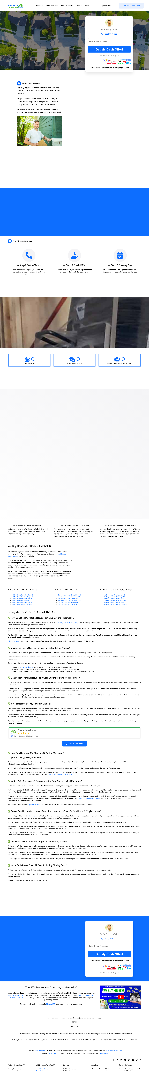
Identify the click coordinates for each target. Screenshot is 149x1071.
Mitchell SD (50, 1004)
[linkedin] (129, 1060)
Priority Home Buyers (16, 995)
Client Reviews (31, 736)
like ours (32, 816)
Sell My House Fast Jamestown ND (115, 600)
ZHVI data (52, 1053)
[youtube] (125, 1060)
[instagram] (121, 1060)
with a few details (26, 667)
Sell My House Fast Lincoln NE (68, 604)
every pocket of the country (89, 798)
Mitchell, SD (104, 1053)
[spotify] (137, 1060)
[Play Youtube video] (120, 997)
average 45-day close (114, 1050)
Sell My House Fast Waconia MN (114, 602)
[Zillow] (133, 1060)
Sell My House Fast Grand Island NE (69, 595)
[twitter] (117, 1060)
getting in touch (35, 804)
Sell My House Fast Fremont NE (22, 604)
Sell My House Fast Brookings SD (22, 597)
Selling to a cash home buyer (68, 622)
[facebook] (114, 1060)
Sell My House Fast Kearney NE (114, 595)
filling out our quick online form (60, 774)
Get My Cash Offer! (109, 49)
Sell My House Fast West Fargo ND (115, 604)
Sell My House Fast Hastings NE (114, 597)
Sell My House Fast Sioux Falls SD (22, 595)
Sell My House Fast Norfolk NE (21, 600)
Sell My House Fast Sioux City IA (22, 599)
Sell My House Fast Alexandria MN (69, 597)
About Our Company (43, 1069)
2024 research (40, 1050)
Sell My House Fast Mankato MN (68, 602)
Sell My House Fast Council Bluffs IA (69, 600)
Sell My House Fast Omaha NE (68, 599)
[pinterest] (140, 1060)
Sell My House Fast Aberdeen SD (22, 602)
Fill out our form (13, 641)
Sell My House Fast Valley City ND (115, 599)
